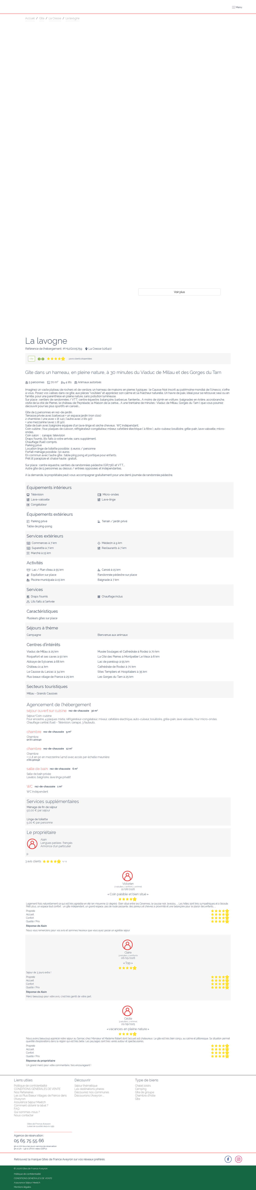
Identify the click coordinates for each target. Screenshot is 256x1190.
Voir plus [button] (179, 292)
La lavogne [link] (72, 18)
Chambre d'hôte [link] (145, 1095)
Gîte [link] (41, 18)
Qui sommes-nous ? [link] (27, 1112)
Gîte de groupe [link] (144, 1092)
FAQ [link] (17, 1108)
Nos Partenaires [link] (23, 1092)
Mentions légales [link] (22, 1187)
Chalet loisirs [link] (143, 1085)
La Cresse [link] (55, 18)
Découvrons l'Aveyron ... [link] (89, 1095)
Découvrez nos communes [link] (92, 1092)
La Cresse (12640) (100, 348)
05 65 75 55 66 (29, 1140)
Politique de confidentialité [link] (30, 1085)
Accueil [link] (30, 18)
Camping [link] (140, 1089)
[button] (237, 7)
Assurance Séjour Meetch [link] (30, 1102)
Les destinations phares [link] (89, 1089)
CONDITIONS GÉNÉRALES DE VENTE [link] (37, 1089)
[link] (31, 358)
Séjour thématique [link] (86, 1085)
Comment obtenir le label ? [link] (31, 1105)
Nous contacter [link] (23, 1115)
